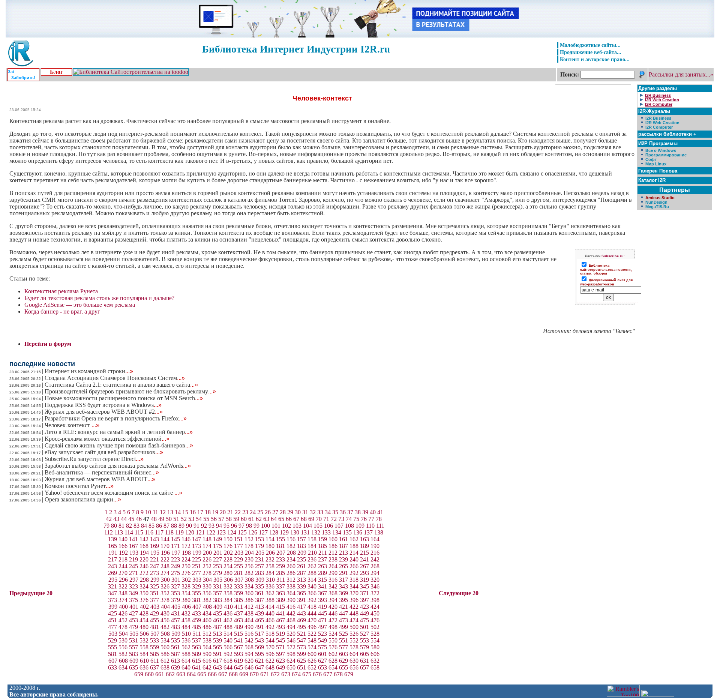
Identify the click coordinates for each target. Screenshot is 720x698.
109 (360, 525)
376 (144, 600)
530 (123, 640)
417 (301, 606)
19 (215, 512)
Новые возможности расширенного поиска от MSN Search (124, 398)
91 (197, 525)
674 (296, 674)
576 (333, 647)
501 (364, 627)
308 (249, 579)
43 (116, 519)
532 (144, 640)
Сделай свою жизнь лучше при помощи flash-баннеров (119, 445)
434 (207, 613)
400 (123, 606)
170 (165, 546)
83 (137, 525)
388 (270, 600)
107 (339, 525)
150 (228, 539)
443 (301, 613)
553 (364, 640)
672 (275, 674)
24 (253, 512)
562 (186, 647)
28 (283, 512)
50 (169, 519)
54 (199, 519)
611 (154, 660)
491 (259, 627)
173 (196, 546)
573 (301, 647)
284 (270, 573)
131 (305, 532)
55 (206, 519)
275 (175, 573)
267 (364, 566)
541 (238, 640)
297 (133, 579)
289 (322, 573)
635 (133, 667)
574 (312, 647)
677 (327, 674)
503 (112, 633)
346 (375, 586)
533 (154, 640)
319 (364, 579)
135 (347, 532)
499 (343, 627)
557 (133, 647)
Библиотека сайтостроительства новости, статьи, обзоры (606, 269)
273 (154, 573)
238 (333, 559)
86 (159, 525)
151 (238, 539)
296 (123, 579)
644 (228, 667)
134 (336, 532)
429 (154, 613)
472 (333, 620)
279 (217, 573)
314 (312, 579)
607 (112, 660)
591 (217, 654)
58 (229, 519)
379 (175, 600)
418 (312, 606)
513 (217, 633)
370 (354, 593)
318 (354, 579)
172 (186, 546)
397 (364, 600)
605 (364, 654)
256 (249, 566)
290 (333, 573)
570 (270, 647)
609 (133, 660)
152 (249, 539)
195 (154, 552)
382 (207, 600)
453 (133, 620)
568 (249, 647)
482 (165, 627)
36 (343, 512)
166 (123, 546)
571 (280, 647)
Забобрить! (23, 77)
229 (238, 559)
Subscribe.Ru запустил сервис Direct (94, 459)
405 (175, 606)
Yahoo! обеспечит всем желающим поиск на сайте (113, 492)
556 (123, 647)
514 (228, 633)
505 (133, 633)
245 (133, 566)
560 (165, 647)
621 (259, 660)
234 (291, 559)
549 (322, 640)
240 (354, 559)
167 (133, 546)
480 (144, 627)
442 (291, 613)
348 (123, 593)
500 (354, 627)
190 (375, 546)
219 (133, 559)
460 (207, 620)
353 (175, 593)
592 (228, 654)
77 (371, 519)
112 (108, 532)
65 (281, 519)
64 (274, 519)
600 (312, 654)
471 (322, 620)
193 (133, 552)
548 (312, 640)
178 (249, 546)
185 (322, 546)
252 (207, 566)
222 (165, 559)
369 (343, 593)
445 (322, 613)
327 (175, 586)
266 (354, 566)
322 (123, 586)
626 (312, 660)
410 (228, 606)
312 (291, 579)
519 (280, 633)
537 (196, 640)
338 (291, 586)
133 (326, 532)
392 (312, 600)
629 (343, 660)
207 (280, 552)
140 (123, 539)
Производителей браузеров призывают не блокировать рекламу (130, 391)
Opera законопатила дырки (83, 499)
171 (175, 546)
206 (270, 552)
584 (144, 654)
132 (315, 532)
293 (364, 573)
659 (138, 674)
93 (211, 525)
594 (249, 654)
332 (228, 586)
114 (128, 532)
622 (270, 660)
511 (196, 633)
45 (131, 519)
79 (107, 525)
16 (193, 512)
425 (112, 613)
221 (154, 559)
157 (301, 539)
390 (291, 600)
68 (304, 519)
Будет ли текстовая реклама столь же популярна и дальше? (99, 298)
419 (322, 606)
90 (189, 525)
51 (176, 519)
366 (312, 593)
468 (291, 620)
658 (375, 667)
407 (196, 606)
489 (238, 627)
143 (154, 539)
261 (301, 566)
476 (375, 620)
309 (259, 579)
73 (341, 519)
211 (322, 552)
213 (343, 552)
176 (228, 546)
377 (154, 600)
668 (233, 674)
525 (343, 633)
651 (301, 667)
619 (238, 660)
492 (270, 627)
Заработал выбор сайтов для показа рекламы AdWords (118, 465)
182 (291, 546)
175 (217, 546)
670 (254, 674)
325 (154, 586)
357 (217, 593)
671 (264, 674)
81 (121, 525)
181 (280, 546)
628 (333, 660)
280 (228, 573)
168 (144, 546)
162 (354, 539)
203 (238, 552)
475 (364, 620)
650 (291, 667)
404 (165, 606)
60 (244, 519)
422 (354, 606)
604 (354, 654)
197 (175, 552)
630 (354, 660)
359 (238, 593)
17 (200, 512)
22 (238, 512)
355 (196, 593)
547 (301, 640)
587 (175, 654)
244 (123, 566)
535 (175, 640)
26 (268, 512)
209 (301, 552)
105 (318, 525)
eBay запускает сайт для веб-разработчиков (104, 452)
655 (343, 667)
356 (207, 593)
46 (139, 519)
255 (238, 566)
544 (270, 640)
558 (144, 647)
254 (228, 566)
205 (259, 552)
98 (249, 525)
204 (249, 552)
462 (228, 620)
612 (165, 660)
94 (219, 525)
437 (238, 613)
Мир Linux (655, 164)
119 (179, 532)
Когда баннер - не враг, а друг (62, 311)
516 (249, 633)
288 (312, 573)
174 (207, 546)
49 (161, 519)
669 (243, 674)
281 (238, 573)
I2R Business (658, 118)
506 (144, 633)
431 (175, 613)
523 (322, 633)
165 (112, 546)
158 (312, 539)
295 (112, 579)
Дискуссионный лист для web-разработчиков (606, 282)
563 (196, 647)
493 (280, 627)
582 (123, 654)
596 (270, 654)
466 (270, 620)
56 (214, 519)
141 (133, 539)
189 (364, 546)
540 (228, 640)
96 (234, 525)
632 (375, 660)
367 (322, 593)
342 (333, 586)
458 (186, 620)
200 (207, 552)
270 (123, 573)
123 (221, 532)
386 (249, 600)
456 (165, 620)
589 (196, 654)
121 (200, 532)
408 (207, 606)
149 (217, 539)
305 (217, 579)
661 (159, 674)
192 (123, 552)
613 (175, 660)
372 (375, 593)
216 (375, 552)
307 (238, 579)
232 (270, 559)
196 (165, 552)
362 (270, 593)
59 (236, 519)
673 (285, 674)
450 (375, 613)
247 (154, 566)
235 (301, 559)
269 (112, 573)
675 (306, 674)
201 (217, 552)
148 (207, 539)
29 (290, 512)
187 (343, 546)
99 (257, 525)
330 (207, 586)
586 (165, 654)
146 (186, 539)
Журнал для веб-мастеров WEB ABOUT (100, 479)
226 (207, 559)
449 (364, 613)
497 (322, 627)
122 (210, 532)
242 (375, 559)
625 (301, 660)
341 (322, 586)
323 (133, 586)
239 (343, 559)
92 (204, 525)
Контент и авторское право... (595, 59)
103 (297, 525)
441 (280, 613)
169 (154, 546)
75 (356, 519)
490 (249, 627)
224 (186, 559)
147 (196, 539)
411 (238, 606)
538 (207, 640)
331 (217, 586)
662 (170, 674)
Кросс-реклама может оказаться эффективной (107, 438)
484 (186, 627)
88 (174, 525)
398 (375, 600)
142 (144, 539)
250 (186, 566)
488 (228, 627)
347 (112, 593)
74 (349, 519)
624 (291, 660)
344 (354, 586)
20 (223, 512)
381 (196, 600)
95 (227, 525)
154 (270, 539)
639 (175, 667)
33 (320, 512)
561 (175, 647)
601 (322, 654)
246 (144, 566)
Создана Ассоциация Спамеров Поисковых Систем (115, 378)
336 (270, 586)
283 (259, 573)
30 (298, 512)
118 (169, 532)
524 (333, 633)
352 (165, 593)
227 (217, 559)
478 (123, 627)
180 (270, 546)
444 (312, 613)
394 (333, 600)
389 (280, 600)
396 (354, 600)
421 (343, 606)
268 (375, 566)
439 (259, 613)
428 (144, 613)
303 (196, 579)
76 (364, 519)
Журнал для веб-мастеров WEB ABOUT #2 (104, 411)
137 (368, 532)
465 (259, 620)
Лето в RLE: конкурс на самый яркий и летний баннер (119, 432)
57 (221, 519)
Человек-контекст (72, 425)
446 (333, 613)
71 (326, 519)
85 (151, 525)
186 (333, 546)
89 (181, 525)
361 (259, 593)
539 (217, 640)
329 (196, 586)
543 (259, 640)
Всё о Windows (660, 150)
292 (354, 573)
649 (280, 667)
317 (343, 579)
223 (175, 559)
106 (328, 525)
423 (364, 606)
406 (186, 606)
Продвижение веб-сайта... (590, 52)
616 (207, 660)
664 (191, 674)
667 (222, 674)
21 (230, 512)
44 (124, 519)
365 (301, 593)
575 (322, 647)
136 (357, 532)
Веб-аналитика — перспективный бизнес (102, 472)
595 (259, 654)
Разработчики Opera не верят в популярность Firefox (116, 418)
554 (375, 640)
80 (114, 525)
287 (301, 573)
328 (186, 586)
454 (144, 620)
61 (251, 519)
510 (186, 633)
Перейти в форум (47, 344)
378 (165, 600)
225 (196, 559)
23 (245, 512)
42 (109, 519)
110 (370, 525)
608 (123, 660)
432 (186, 613)
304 (207, 579)
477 (112, 627)
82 (129, 525)
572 (291, 647)
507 (154, 633)
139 (112, 539)
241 (364, 559)
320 (375, 579)
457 (175, 620)
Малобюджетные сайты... (590, 45)
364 (291, 593)
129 (284, 532)
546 (291, 640)
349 (133, 593)
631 (364, 660)
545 (280, 640)
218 (123, 559)
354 (186, 593)
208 (291, 552)
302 (186, 579)
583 (133, 654)
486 (207, 627)
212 (333, 552)
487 (217, 627)
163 (364, 539)
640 (186, 667)
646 (249, 667)
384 (228, 600)
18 (208, 512)
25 (260, 512)
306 (228, 579)
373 (112, 600)
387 (259, 600)
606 (375, 654)
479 (133, 627)
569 (259, 647)
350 (144, 593)
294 (375, 573)
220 (144, 559)
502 (375, 627)
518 (270, 633)
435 (217, 613)
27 (275, 512)
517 (259, 633)
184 (312, 546)
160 (333, 539)
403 (154, 606)
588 (186, 654)
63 (266, 519)
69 (311, 519)
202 (228, 552)
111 (380, 525)
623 (280, 660)
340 (312, 586)
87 (167, 525)
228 (228, 559)
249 (175, 566)
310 (270, 579)
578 (354, 647)
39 (365, 512)
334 (249, 586)
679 (348, 674)
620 (249, 660)
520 (291, 633)
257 (259, 566)
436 (228, 613)
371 (364, 593)
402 (144, 606)
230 (249, 559)
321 (112, 586)
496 (312, 627)
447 (343, 613)
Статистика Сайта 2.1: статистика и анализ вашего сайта (121, 384)
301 (175, 579)
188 (354, 546)
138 (378, 532)
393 (322, 600)
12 (163, 512)
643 (217, 667)
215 (364, 552)
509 (175, 633)
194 (144, 552)
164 (375, 539)
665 (201, 674)
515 (238, 633)
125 (242, 532)
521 (301, 633)
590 (207, 654)
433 (196, 613)
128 (273, 532)
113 (118, 532)
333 (238, 586)
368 (333, 593)
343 (343, 586)
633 (112, 667)
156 (291, 539)
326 (165, 586)
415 (280, 606)
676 (317, 674)
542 (249, 640)
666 (212, 674)
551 (343, 640)
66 (289, 519)
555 (112, 647)
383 (217, 600)
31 (305, 512)
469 (301, 620)
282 (249, 573)
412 (249, 606)
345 (364, 586)
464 (249, 620)
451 (112, 620)
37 (350, 512)
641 (196, 667)
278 (207, 573)
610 (144, 660)
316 (333, 579)
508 (165, 633)
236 (312, 559)
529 (112, 640)
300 (165, 579)
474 (354, 620)
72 (334, 519)
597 (280, 654)
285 (280, 573)
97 (241, 525)
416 (291, 606)
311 (280, 579)
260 (291, 566)
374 (123, 600)
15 (185, 512)
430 (165, 613)
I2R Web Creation (662, 122)
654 (333, 667)
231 (259, 559)
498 (333, 627)
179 (259, 546)
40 (373, 512)
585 (154, 654)
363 (280, 593)
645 (238, 667)
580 (375, 647)
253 (217, 566)
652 (312, 667)
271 (133, 573)
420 (333, 606)
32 (313, 512)
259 (280, 566)
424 (375, 606)
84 (144, 525)
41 (380, 512)
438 (249, 613)
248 (165, 566)
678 (338, 674)
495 (301, 627)
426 (123, 613)
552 (354, 640)
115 (139, 532)
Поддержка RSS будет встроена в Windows (103, 405)
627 (322, 660)
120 (189, 532)
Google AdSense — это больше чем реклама (79, 305)
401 (133, 606)
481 (154, 627)
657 (364, 667)
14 (178, 512)
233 (280, 559)
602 (333, 654)
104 (307, 525)
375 (133, 600)
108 (349, 525)
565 (217, 647)
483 (175, 627)
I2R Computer (659, 127)
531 (133, 640)
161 (343, 539)
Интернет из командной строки (89, 371)
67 (296, 519)
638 (165, 667)
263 (322, 566)
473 (343, 620)
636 (144, 667)
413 (259, 606)
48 (154, 519)
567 (238, 647)
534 (165, 640)
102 (286, 525)
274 (165, 573)
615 (196, 660)
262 (312, 566)
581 (112, 654)
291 (343, 573)
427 (133, 613)
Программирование (666, 155)
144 (165, 539)
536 (186, 640)
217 (112, 559)
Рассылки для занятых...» (681, 74)
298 (144, 579)
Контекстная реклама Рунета (61, 291)
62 (259, 519)
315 (322, 579)
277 (196, 573)
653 (322, 667)
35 (335, 512)
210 (312, 552)
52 (184, 519)
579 (364, 647)
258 (270, 566)
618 (228, 660)
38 (358, 512)
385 (238, 600)
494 (291, 627)
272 (144, 573)
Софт (651, 159)
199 (196, 552)
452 (123, 620)
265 (343, 566)
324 (144, 586)
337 (280, 586)
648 (270, 667)
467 (280, 620)
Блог (56, 72)
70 (319, 519)
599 (301, 654)
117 (159, 532)
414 (270, 606)
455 (154, 620)
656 (354, 667)
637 (154, 667)
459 (196, 620)
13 (170, 512)
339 (301, 586)
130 (294, 532)
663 (180, 674)
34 (328, 512)
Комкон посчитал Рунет (79, 486)
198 (186, 552)
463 (238, 620)
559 (154, 647)
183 (301, 546)
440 (270, 613)
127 (263, 532)
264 (333, 566)
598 (291, 654)
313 (301, 579)
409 (217, 606)
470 (312, 620)
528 (375, 633)
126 (252, 532)
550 (333, 640)
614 (186, 660)
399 (112, 606)
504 (123, 633)
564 (207, 647)
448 (354, 613)
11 (155, 512)
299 (154, 579)
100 (265, 525)
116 (149, 532)
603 (343, 654)
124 (231, 532)
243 (112, 566)
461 (217, 620)
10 (148, 512)
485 (196, 627)
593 (238, 654)
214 (354, 552)
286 (291, 573)
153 (259, 539)
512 (207, 633)
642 (207, 667)
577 (343, 647)
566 (228, 647)
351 (154, 593)
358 (228, 593)
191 (112, 552)
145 (175, 539)
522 (312, 633)
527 (364, 633)
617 (217, 660)
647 (259, 667)
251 (196, 566)
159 (322, 539)
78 (379, 519)
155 (280, 539)
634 (123, 667)
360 (249, 593)
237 (322, 559)
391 (301, 600)
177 (238, 546)
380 (186, 600)
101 (276, 525)
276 (186, 573)
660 (149, 674)
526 (354, 633)
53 (191, 519)
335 (259, 586)
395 (343, 600)
